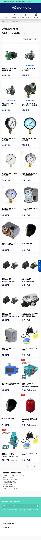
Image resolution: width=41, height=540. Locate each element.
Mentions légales (20, 1)
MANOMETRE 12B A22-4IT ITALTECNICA (29, 174)
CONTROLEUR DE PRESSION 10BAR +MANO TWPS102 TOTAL (10, 455)
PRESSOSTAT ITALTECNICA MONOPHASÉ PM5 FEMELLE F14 (8, 281)
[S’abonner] (37, 506)
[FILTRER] (39, 270)
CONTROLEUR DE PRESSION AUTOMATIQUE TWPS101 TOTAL (30, 385)
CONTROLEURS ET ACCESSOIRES (14, 476)
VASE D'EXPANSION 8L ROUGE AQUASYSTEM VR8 (29, 420)
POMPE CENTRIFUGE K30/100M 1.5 (9, 69)
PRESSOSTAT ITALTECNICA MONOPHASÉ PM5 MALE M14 (10, 316)
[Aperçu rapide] (11, 66)
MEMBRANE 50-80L (8, 418)
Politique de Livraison (9, 1)
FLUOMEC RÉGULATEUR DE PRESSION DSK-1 (10, 384)
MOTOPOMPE (8, 477)
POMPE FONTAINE (9, 481)
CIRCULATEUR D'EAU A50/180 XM (29, 69)
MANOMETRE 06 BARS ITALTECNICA (9, 209)
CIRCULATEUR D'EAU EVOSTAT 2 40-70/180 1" (29, 104)
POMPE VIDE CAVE (10, 484)
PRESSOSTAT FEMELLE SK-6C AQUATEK (10, 244)
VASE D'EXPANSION (10, 486)
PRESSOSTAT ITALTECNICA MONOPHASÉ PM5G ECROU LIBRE (28, 281)
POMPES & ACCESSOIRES (12, 473)
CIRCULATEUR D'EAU (11, 488)
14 (34, 466)
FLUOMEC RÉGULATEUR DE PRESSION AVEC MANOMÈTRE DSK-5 (30, 315)
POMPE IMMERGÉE (10, 483)
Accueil (28, 1)
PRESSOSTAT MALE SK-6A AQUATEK (30, 209)
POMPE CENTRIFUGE (10, 479)
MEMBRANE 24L (27, 243)
